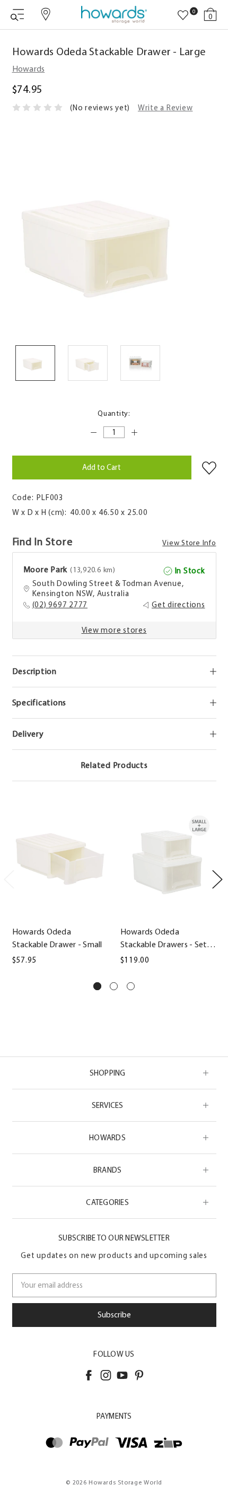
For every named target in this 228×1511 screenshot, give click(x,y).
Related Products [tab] (114, 765)
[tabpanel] (60, 884)
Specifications (39, 702)
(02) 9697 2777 (60, 604)
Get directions (178, 604)
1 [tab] (97, 986)
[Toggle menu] (17, 14)
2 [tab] (114, 986)
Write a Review (165, 107)
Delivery (28, 734)
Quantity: (114, 413)
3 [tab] (131, 986)
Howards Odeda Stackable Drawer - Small (57, 938)
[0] (183, 15)
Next (216, 879)
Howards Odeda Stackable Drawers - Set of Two (163, 939)
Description (34, 671)
